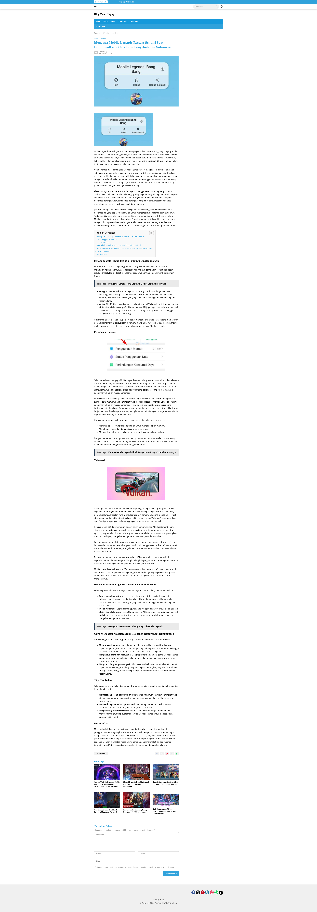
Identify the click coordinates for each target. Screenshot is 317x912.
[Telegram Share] (172, 753)
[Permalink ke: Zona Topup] (96, 52)
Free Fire (134, 21)
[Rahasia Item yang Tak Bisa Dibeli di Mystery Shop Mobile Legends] (166, 772)
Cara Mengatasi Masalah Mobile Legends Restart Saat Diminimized (125, 248)
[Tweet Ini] (162, 753)
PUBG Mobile (123, 21)
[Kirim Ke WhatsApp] (177, 753)
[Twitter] (198, 892)
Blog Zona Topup (104, 14)
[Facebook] (193, 892)
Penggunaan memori (109, 240)
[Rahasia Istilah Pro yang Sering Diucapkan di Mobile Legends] (136, 800)
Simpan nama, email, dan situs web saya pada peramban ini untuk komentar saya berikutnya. (135, 867)
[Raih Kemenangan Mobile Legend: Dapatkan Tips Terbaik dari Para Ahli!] (166, 799)
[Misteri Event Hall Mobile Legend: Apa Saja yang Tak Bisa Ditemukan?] (136, 772)
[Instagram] (212, 892)
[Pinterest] (203, 892)
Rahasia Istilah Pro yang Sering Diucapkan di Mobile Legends (135, 811)
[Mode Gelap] (221, 6)
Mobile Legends (109, 21)
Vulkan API (105, 242)
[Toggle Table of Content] (150, 233)
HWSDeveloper (171, 903)
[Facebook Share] (157, 753)
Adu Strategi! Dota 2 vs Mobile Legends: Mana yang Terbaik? (106, 811)
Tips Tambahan (103, 251)
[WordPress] (207, 892)
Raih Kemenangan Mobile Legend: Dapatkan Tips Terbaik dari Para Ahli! (165, 811)
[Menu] (95, 6)
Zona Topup (103, 52)
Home (98, 21)
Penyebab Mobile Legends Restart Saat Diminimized (119, 245)
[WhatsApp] (216, 892)
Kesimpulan (102, 254)
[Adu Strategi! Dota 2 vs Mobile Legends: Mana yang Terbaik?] (107, 800)
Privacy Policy (101, 26)
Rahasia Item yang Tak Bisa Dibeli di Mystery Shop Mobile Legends (165, 783)
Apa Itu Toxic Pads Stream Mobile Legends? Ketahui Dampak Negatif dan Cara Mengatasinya (107, 784)
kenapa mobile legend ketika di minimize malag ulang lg (120, 237)
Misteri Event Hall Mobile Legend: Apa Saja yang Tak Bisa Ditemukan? (136, 784)
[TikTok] (221, 893)
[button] (216, 6)
